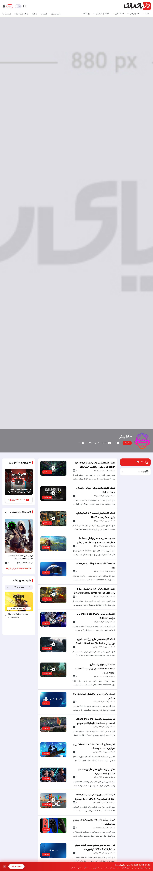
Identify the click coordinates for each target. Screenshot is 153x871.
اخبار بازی (46, 547)
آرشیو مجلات (56, 14)
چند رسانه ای (47, 472)
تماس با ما (6, 14)
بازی (147, 13)
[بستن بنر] (4, 866)
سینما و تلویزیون (102, 13)
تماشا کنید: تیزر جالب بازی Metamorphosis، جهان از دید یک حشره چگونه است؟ (95, 669)
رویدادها (86, 13)
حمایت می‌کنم (16, 866)
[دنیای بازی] (137, 6)
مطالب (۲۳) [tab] (140, 461)
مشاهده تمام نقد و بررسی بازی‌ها (18, 568)
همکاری (34, 14)
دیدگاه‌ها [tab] (141, 471)
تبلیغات (44, 14)
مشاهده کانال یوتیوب (16, 499)
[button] (5, 512)
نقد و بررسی (134, 13)
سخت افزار (119, 13)
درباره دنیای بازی (21, 14)
